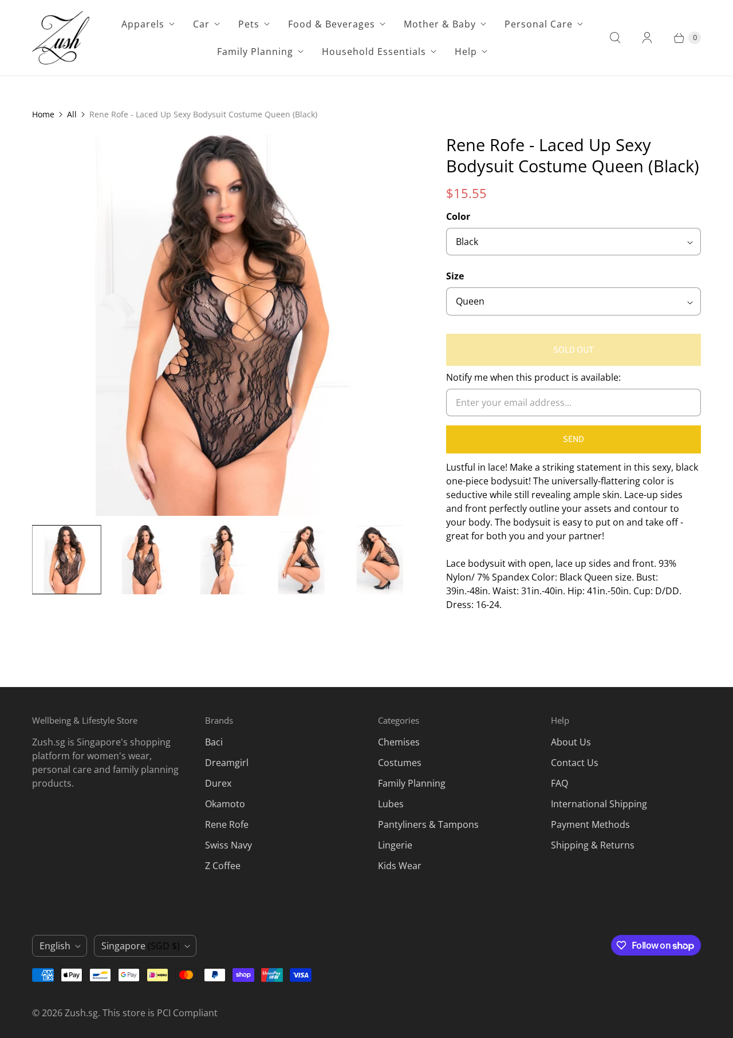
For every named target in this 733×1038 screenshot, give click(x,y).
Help (466, 51)
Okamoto (225, 804)
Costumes (399, 762)
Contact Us (574, 762)
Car (201, 24)
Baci (214, 742)
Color (458, 216)
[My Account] (647, 38)
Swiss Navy (228, 845)
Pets (248, 24)
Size (455, 276)
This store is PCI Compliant (160, 1013)
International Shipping (599, 804)
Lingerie (395, 845)
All (72, 114)
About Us (571, 742)
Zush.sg (81, 1013)
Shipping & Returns (593, 845)
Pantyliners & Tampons (428, 824)
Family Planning (255, 51)
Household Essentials (374, 51)
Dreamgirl (227, 762)
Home (43, 114)
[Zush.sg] (60, 37)
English (55, 946)
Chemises (399, 742)
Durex (218, 783)
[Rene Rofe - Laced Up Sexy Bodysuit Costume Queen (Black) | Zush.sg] (223, 325)
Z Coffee (223, 865)
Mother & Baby (440, 24)
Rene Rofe (227, 824)
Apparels (142, 24)
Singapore (140, 946)
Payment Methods (590, 824)
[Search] (615, 38)
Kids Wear (399, 865)
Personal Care (539, 24)
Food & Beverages (331, 24)
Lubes (391, 804)
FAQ (559, 783)
